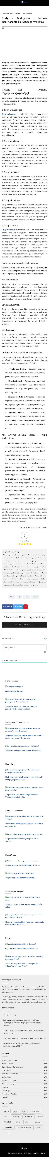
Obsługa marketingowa (14, 691)
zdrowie (6, 1133)
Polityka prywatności (31, 1153)
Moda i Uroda (6, 1077)
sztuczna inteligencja (25, 1127)
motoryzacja (28, 1116)
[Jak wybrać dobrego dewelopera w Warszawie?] (22, 746)
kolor (12, 597)
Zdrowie (4, 1097)
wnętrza (35, 597)
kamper (5, 1116)
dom (15, 1111)
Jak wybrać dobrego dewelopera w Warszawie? (23, 750)
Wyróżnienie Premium (9, 1094)
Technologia (6, 1090)
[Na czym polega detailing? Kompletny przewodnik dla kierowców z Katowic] (24, 916)
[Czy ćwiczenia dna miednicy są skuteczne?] (20, 944)
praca (18, 1122)
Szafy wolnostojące (9, 114)
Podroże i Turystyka (8, 1084)
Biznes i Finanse (7, 1064)
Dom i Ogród (27, 14)
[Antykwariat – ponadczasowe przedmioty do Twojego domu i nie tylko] (24, 789)
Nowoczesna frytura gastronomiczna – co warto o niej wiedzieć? (24, 1038)
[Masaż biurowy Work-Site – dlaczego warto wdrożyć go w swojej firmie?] (24, 958)
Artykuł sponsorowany (11, 14)
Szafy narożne (7, 230)
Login (44, 639)
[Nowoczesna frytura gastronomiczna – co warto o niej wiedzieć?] (24, 818)
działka (23, 1111)
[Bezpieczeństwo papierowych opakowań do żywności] (24, 834)
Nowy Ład (40, 1116)
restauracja (37, 1122)
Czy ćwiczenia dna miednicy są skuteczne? (21, 948)
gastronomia (35, 1111)
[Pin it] (25, 606)
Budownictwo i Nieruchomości (12, 1067)
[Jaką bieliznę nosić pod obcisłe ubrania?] (19, 873)
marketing (16, 1116)
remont (27, 1122)
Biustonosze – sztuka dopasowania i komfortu (22, 865)
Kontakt (43, 1153)
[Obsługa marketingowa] (14, 687)
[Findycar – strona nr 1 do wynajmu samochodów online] (24, 899)
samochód (8, 1127)
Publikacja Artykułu (15, 1153)
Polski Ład (7, 1122)
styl (19, 597)
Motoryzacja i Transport (10, 1080)
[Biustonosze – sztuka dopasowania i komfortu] (21, 861)
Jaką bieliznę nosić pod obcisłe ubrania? (20, 878)
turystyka (39, 1127)
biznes (6, 1111)
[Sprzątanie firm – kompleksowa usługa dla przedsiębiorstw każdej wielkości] (24, 700)
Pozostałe (5, 1087)
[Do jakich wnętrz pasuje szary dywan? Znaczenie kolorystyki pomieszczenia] (24, 771)
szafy (26, 597)
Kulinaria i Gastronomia (10, 1074)
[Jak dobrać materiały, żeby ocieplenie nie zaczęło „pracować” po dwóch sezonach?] (24, 730)
